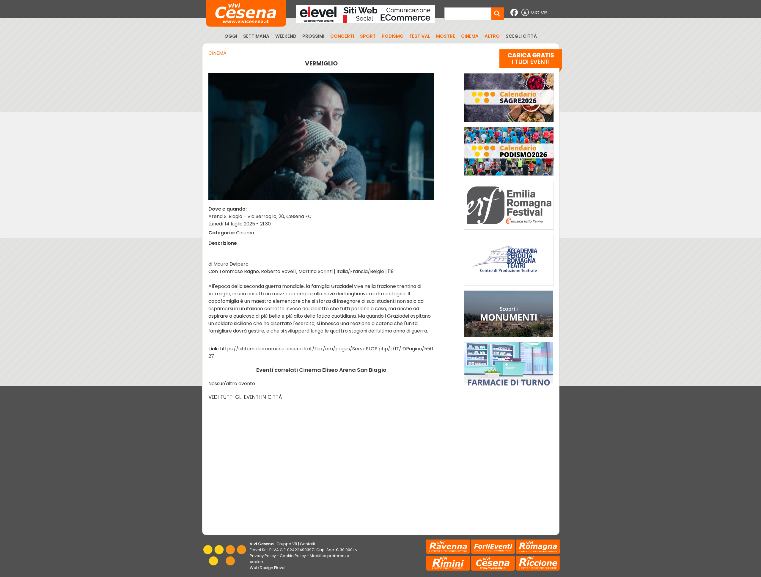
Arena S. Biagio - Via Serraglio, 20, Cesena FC (260, 216)
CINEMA (470, 36)
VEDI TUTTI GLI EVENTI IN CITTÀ (245, 397)
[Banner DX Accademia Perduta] (509, 286)
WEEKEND (285, 36)
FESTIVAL (420, 36)
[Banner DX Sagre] (509, 123)
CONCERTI (342, 36)
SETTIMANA (256, 36)
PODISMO (393, 36)
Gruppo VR (286, 544)
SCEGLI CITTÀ (521, 36)
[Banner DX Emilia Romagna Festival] (509, 231)
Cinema (217, 53)
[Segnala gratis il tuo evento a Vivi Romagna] (530, 62)
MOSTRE (445, 36)
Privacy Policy (263, 556)
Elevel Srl (258, 550)
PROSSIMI (313, 36)
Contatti (307, 544)
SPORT (368, 36)
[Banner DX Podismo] (509, 177)
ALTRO (492, 36)
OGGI (230, 36)
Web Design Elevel (267, 567)
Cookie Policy (293, 556)
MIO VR (538, 12)
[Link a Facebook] (514, 12)
